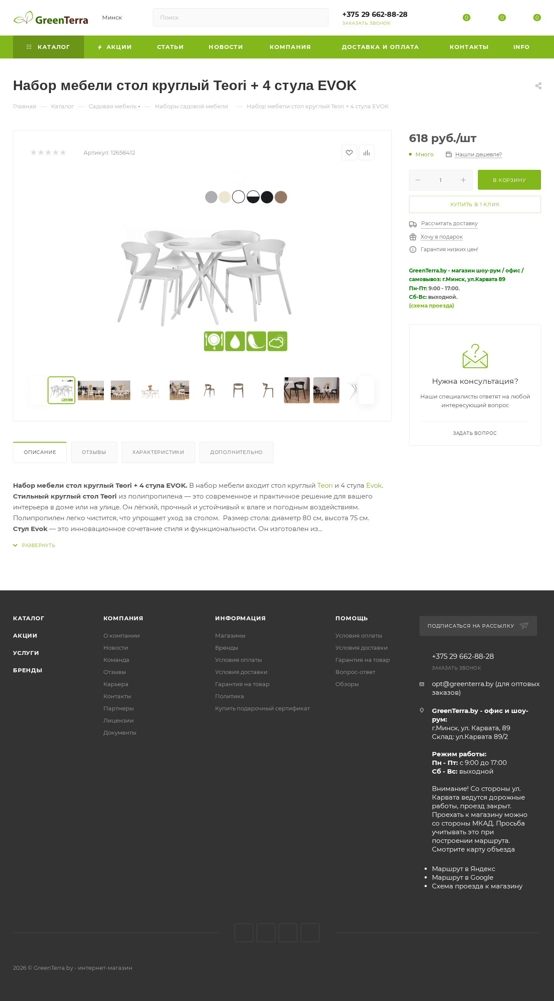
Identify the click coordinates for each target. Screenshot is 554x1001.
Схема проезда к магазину (477, 886)
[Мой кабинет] (431, 19)
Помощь (351, 618)
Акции (25, 635)
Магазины (230, 635)
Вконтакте (244, 932)
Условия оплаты (238, 659)
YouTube (288, 932)
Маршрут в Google (462, 877)
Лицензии (118, 720)
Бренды (27, 670)
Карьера (116, 683)
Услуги (26, 652)
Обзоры (347, 683)
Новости (115, 647)
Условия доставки (241, 671)
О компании (121, 635)
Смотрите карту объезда (473, 849)
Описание (40, 452)
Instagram (266, 932)
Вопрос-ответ (355, 671)
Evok (374, 485)
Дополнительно (236, 452)
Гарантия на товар (242, 683)
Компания (123, 618)
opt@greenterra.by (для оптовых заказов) (486, 688)
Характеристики (158, 452)
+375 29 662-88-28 (375, 14)
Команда (116, 659)
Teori (325, 485)
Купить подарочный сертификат (262, 708)
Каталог (29, 618)
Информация (240, 618)
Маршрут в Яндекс (463, 869)
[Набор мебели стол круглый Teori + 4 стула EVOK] (202, 268)
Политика (229, 696)
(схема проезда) (431, 305)
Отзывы (94, 452)
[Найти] (318, 17)
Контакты (117, 696)
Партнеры (118, 708)
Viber (310, 932)
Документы (119, 732)
